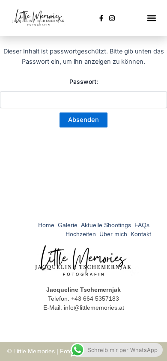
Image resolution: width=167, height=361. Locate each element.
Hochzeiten (81, 234)
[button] (152, 18)
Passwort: (83, 81)
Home (46, 225)
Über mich (113, 234)
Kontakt (141, 234)
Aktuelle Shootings (106, 225)
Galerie (68, 225)
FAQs (141, 225)
